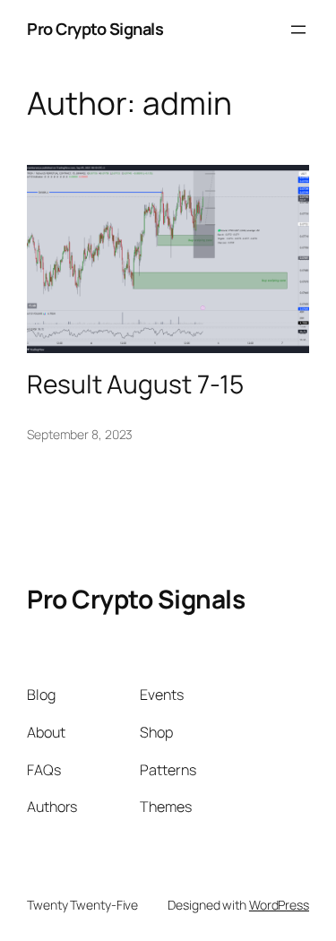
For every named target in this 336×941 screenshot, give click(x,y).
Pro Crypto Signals (95, 28)
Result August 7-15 (135, 384)
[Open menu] (298, 29)
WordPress (279, 904)
